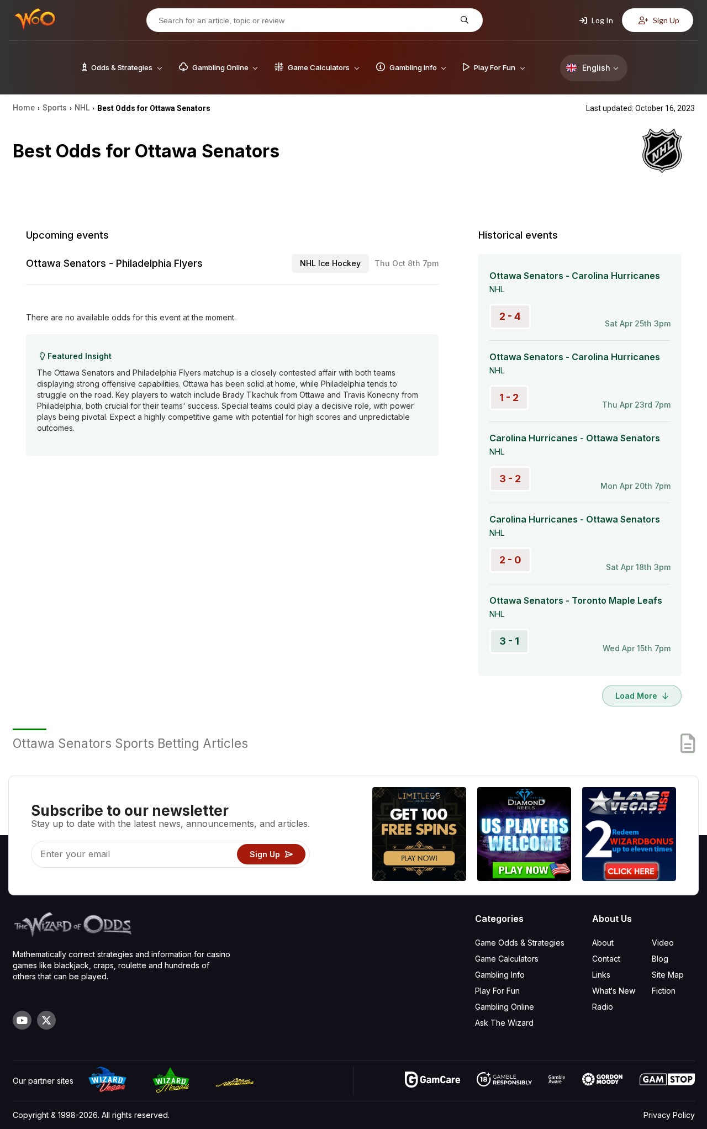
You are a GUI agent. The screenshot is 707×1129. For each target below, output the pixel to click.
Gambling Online (504, 1006)
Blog (660, 958)
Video (663, 942)
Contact (606, 958)
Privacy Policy (669, 1115)
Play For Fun (497, 990)
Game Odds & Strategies (519, 942)
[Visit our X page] (46, 1020)
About (603, 942)
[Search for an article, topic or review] (463, 20)
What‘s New (613, 990)
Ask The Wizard (504, 1022)
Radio (602, 1006)
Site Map (668, 974)
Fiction (664, 990)
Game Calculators (507, 958)
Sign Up (665, 20)
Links (601, 974)
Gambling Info (500, 974)
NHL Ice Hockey (330, 263)
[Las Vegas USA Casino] (629, 835)
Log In (601, 20)
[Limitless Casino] (419, 835)
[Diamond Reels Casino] (524, 835)
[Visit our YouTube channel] (22, 1020)
